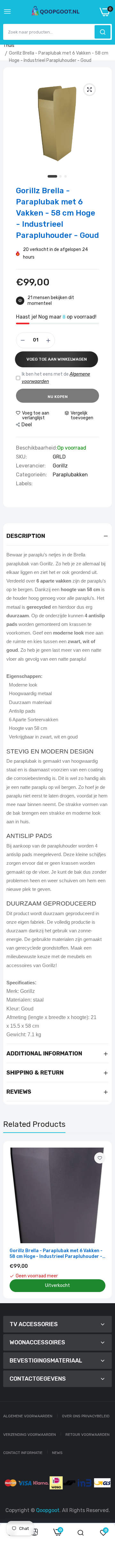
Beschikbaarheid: (36, 448)
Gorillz (60, 466)
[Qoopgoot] (56, 12)
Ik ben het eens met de (56, 378)
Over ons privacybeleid (86, 1416)
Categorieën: (31, 475)
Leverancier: (31, 466)
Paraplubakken (70, 475)
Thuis (8, 45)
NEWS (57, 1452)
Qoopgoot (47, 1510)
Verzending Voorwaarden (29, 1434)
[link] (99, 1158)
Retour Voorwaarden (87, 1434)
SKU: (21, 457)
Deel (26, 425)
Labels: (24, 484)
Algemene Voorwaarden (27, 1416)
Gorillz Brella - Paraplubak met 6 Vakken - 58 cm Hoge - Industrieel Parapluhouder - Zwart (56, 1253)
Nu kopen (58, 396)
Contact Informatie (22, 1452)
